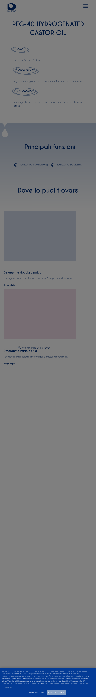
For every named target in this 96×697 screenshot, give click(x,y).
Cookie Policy (7, 687)
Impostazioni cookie (36, 692)
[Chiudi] (92, 671)
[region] (48, 682)
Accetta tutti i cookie (56, 692)
